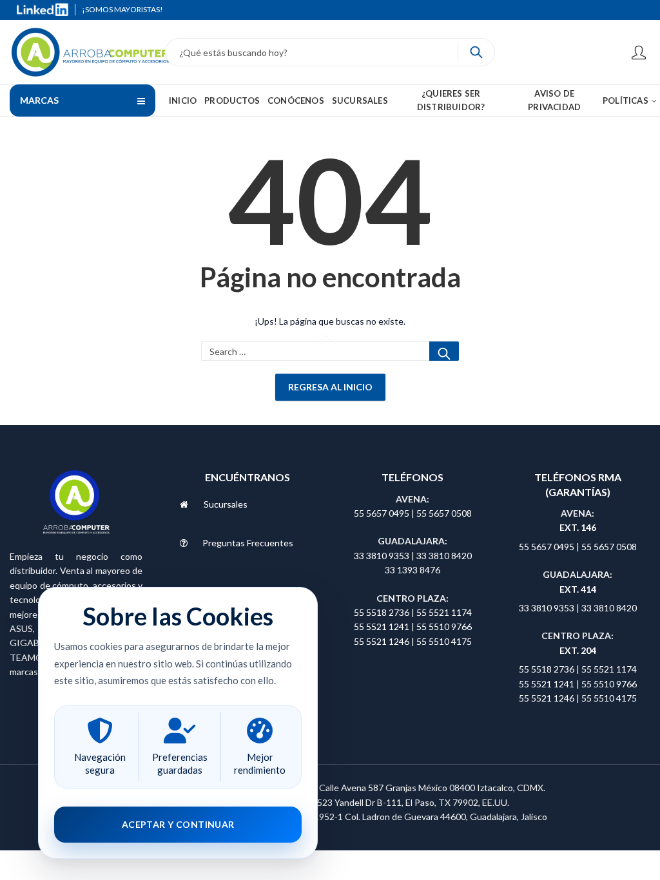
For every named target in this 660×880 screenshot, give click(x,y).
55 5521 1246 (382, 641)
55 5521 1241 (382, 626)
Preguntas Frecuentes (247, 542)
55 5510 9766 (444, 626)
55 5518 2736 (381, 612)
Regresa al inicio (330, 386)
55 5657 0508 (444, 513)
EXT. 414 (577, 589)
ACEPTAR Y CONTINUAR (178, 824)
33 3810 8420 (444, 555)
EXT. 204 (577, 650)
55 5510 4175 (444, 641)
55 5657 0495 (381, 513)
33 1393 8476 (412, 569)
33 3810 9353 (382, 555)
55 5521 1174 (444, 612)
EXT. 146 (577, 527)
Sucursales (226, 504)
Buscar (444, 351)
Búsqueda (476, 52)
